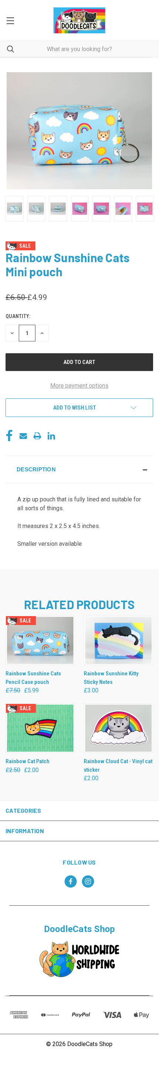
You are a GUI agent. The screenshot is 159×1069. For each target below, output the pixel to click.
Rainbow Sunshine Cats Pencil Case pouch (33, 677)
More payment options (79, 385)
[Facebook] (9, 436)
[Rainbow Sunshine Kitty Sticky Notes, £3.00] (118, 640)
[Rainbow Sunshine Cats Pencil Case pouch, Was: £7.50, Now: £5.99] (40, 640)
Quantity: (18, 316)
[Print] (37, 436)
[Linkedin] (51, 436)
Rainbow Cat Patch (27, 761)
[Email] (23, 436)
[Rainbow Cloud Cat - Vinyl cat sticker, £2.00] (118, 728)
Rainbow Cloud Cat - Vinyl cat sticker (118, 765)
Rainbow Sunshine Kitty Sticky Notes (111, 677)
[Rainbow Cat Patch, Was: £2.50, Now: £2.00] (40, 728)
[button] (79, 469)
